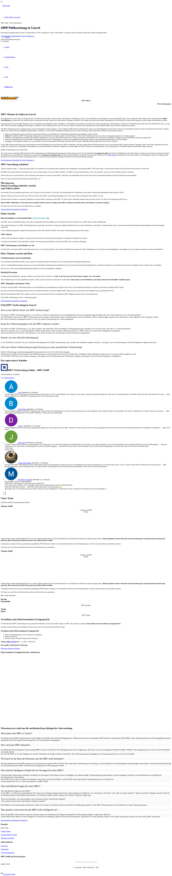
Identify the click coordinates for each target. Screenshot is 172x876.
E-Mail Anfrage (6, 831)
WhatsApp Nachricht (7, 838)
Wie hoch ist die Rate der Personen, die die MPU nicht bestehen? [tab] (32, 758)
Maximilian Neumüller (25, 479)
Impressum (4, 846)
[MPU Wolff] (5, 6)
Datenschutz (5, 849)
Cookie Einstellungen (7, 853)
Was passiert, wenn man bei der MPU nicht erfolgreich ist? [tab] (29, 809)
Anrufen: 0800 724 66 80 (9, 835)
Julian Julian (22, 442)
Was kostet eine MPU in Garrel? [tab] (16, 733)
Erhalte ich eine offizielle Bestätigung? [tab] (20, 337)
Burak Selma (22, 409)
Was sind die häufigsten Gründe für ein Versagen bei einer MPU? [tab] (32, 770)
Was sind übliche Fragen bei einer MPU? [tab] (20, 786)
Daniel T (20, 426)
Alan (19, 392)
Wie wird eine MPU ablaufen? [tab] (15, 745)
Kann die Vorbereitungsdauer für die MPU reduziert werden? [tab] (30, 324)
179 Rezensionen (8, 378)
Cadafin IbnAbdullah (24, 463)
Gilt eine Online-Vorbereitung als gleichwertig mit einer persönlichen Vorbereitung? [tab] (41, 347)
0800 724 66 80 (12, 642)
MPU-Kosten (112, 155)
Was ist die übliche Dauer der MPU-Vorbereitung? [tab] (25, 310)
